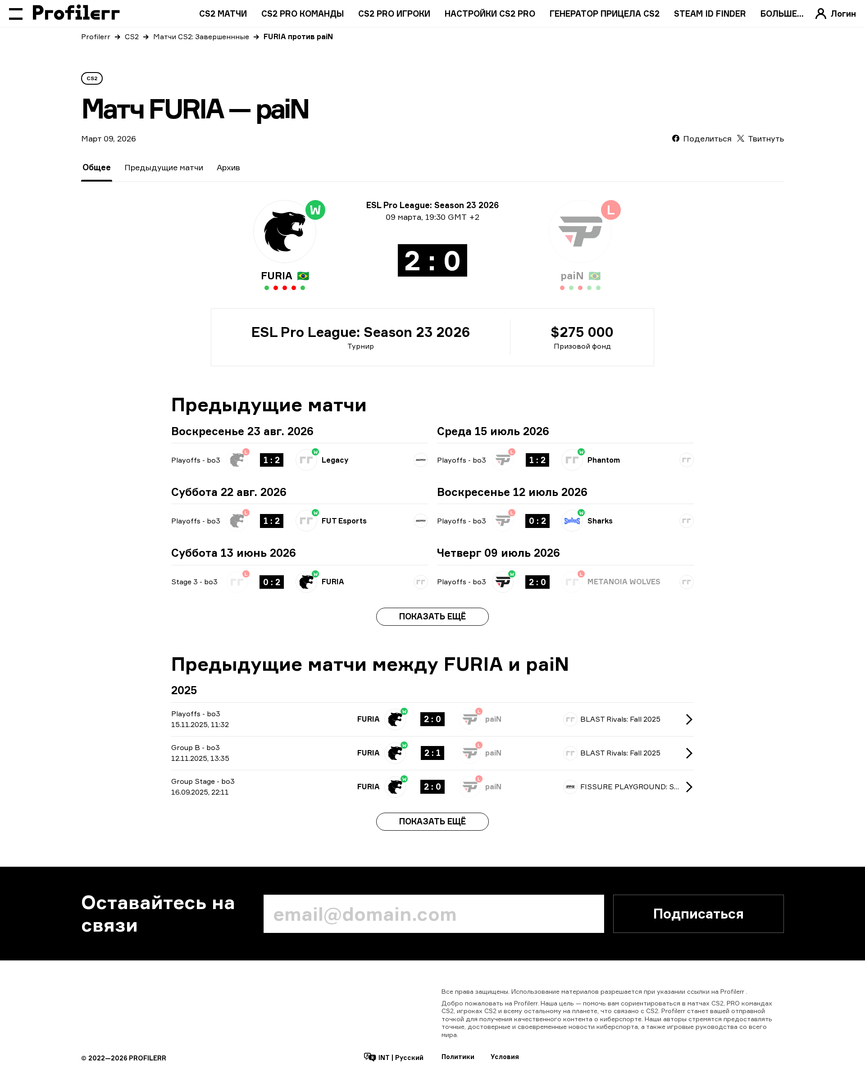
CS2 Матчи (223, 13)
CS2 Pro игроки (394, 13)
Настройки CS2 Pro (490, 13)
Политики (458, 1056)
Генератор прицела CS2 (605, 13)
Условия (505, 1056)
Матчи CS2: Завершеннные (201, 36)
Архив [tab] (228, 167)
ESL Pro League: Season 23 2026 (360, 332)
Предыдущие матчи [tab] (163, 167)
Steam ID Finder (710, 13)
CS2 (132, 36)
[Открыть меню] (16, 13)
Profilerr (95, 36)
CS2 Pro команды (302, 13)
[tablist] (161, 167)
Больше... (782, 13)
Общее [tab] (96, 167)
